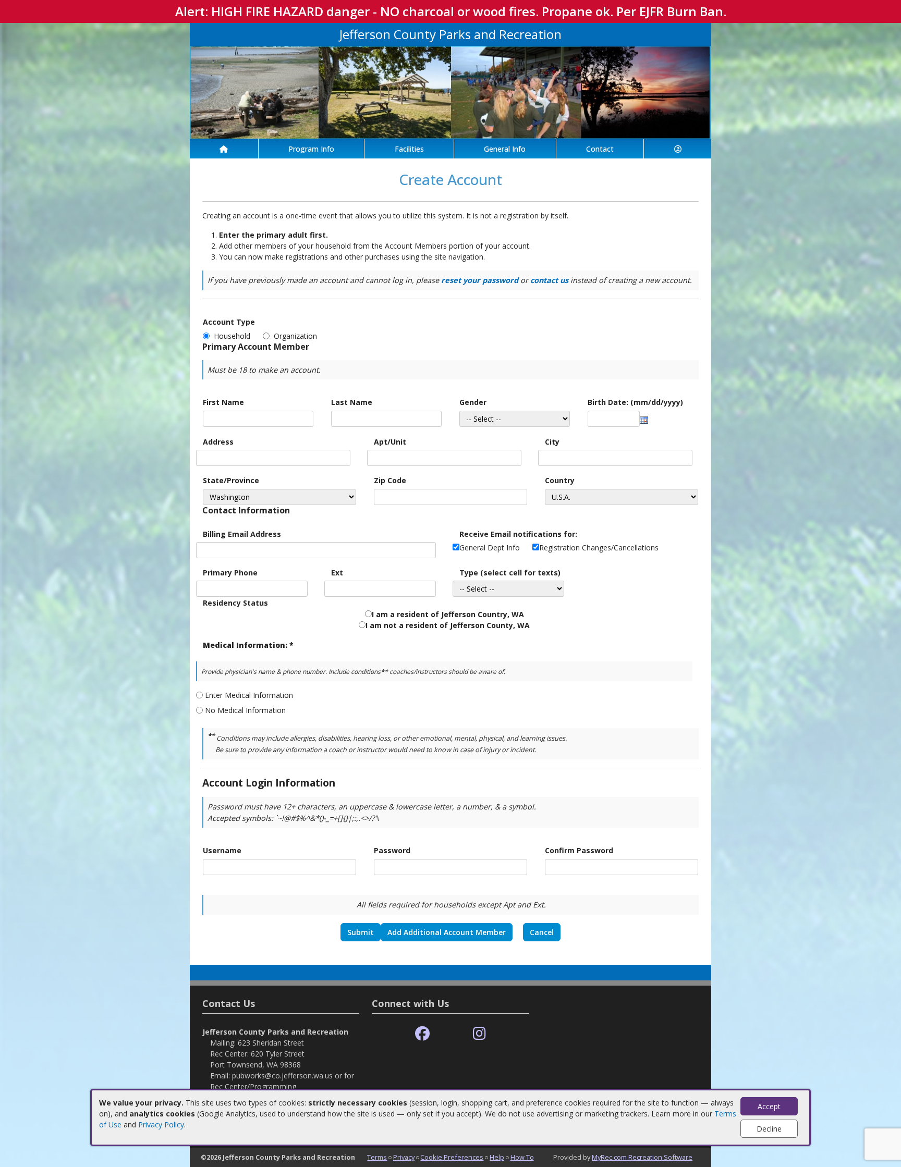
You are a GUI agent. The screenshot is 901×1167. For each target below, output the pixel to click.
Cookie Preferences (451, 1157)
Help (497, 1157)
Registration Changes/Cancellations (599, 547)
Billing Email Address (242, 534)
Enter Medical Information (249, 695)
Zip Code (390, 480)
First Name (223, 402)
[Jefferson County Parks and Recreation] (450, 91)
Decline (769, 1129)
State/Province (231, 480)
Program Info (311, 149)
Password (392, 850)
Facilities (409, 149)
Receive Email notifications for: (518, 534)
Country (560, 480)
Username (222, 850)
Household (234, 336)
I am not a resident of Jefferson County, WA (448, 625)
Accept (769, 1106)
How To (522, 1157)
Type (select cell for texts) (510, 573)
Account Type (229, 322)
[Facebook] (422, 1033)
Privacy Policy (161, 1124)
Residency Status (235, 603)
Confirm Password (579, 850)
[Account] (677, 148)
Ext (337, 573)
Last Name (351, 402)
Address (218, 442)
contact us (549, 280)
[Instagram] (479, 1033)
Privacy (404, 1157)
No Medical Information (245, 710)
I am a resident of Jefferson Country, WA (448, 614)
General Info (505, 149)
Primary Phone (230, 573)
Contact (600, 149)
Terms (377, 1157)
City (552, 442)
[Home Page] (224, 148)
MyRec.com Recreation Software (642, 1157)
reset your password (479, 280)
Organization (295, 336)
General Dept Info (489, 547)
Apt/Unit (390, 442)
